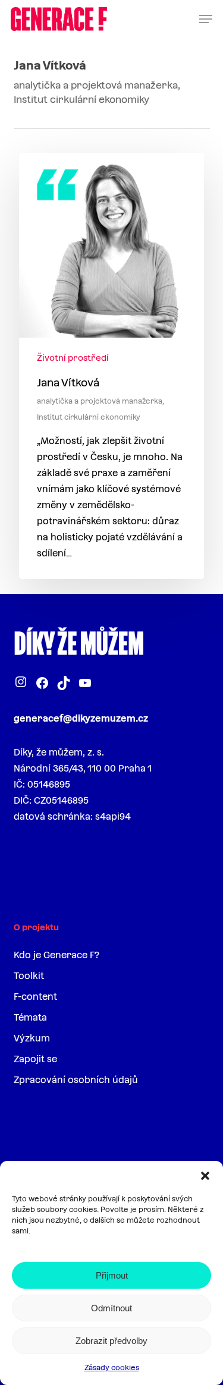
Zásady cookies (111, 1368)
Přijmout (112, 1275)
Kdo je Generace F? (56, 955)
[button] (205, 1176)
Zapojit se (35, 1059)
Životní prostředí (73, 358)
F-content (35, 996)
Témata (30, 1017)
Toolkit (29, 976)
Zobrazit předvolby (111, 1341)
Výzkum (32, 1038)
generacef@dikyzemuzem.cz (81, 718)
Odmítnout (111, 1308)
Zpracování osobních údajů (76, 1080)
